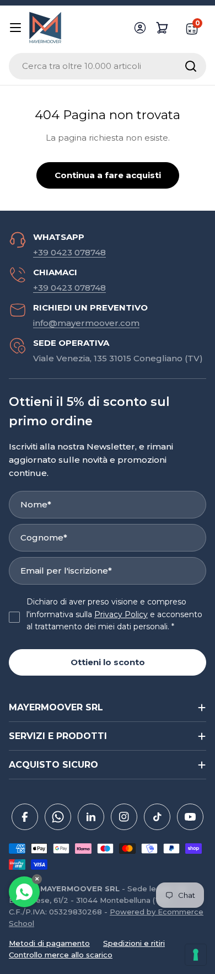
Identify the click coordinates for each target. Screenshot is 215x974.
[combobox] (107, 66)
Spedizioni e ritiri (134, 943)
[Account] (140, 27)
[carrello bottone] (162, 27)
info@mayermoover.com (86, 323)
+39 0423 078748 (69, 252)
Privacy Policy (121, 614)
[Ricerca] (190, 66)
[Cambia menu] (15, 27)
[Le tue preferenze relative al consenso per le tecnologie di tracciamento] (195, 954)
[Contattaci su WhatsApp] (24, 891)
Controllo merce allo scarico (60, 954)
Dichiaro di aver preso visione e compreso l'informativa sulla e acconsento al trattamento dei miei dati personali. (114, 614)
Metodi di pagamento (49, 943)
